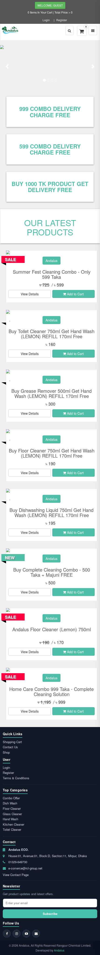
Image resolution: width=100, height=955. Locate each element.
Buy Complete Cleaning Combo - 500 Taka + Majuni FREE (51, 572)
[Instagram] (16, 934)
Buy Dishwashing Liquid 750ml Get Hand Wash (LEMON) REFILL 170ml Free (51, 512)
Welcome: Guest (50, 5)
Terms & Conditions (16, 778)
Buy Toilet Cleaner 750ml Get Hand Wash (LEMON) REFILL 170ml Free (51, 334)
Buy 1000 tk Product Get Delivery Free (50, 187)
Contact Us (10, 747)
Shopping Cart (12, 742)
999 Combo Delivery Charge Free (50, 112)
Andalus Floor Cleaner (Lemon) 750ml (51, 629)
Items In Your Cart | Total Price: (50, 12)
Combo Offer (11, 798)
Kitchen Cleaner (13, 824)
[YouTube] (26, 934)
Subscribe (50, 913)
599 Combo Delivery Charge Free (50, 149)
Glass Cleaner (12, 814)
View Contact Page (16, 874)
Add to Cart (75, 294)
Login (46, 20)
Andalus (59, 950)
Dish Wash (10, 803)
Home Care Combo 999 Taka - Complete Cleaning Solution (51, 691)
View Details (30, 294)
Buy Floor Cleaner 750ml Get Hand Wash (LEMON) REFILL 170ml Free (51, 453)
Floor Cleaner (12, 808)
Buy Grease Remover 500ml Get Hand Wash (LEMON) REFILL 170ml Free (51, 393)
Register (61, 20)
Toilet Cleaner (12, 829)
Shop (6, 752)
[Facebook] (7, 934)
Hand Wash (10, 819)
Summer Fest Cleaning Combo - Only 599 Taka (51, 274)
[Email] (36, 934)
